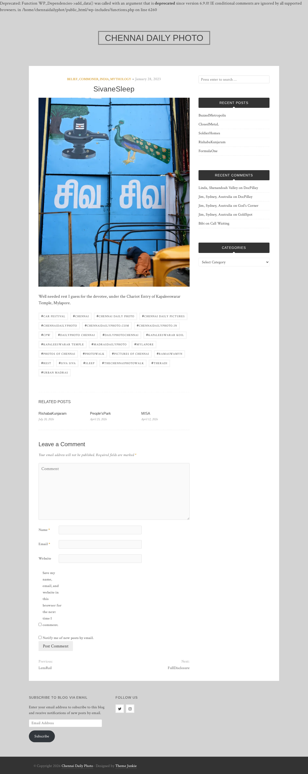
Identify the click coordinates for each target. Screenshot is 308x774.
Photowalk (93, 353)
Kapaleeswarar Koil (165, 334)
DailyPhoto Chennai (76, 334)
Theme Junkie (126, 765)
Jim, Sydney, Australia (215, 196)
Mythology (120, 79)
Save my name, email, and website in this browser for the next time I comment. (52, 599)
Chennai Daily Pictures (163, 316)
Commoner (88, 79)
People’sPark (100, 413)
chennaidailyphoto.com (107, 325)
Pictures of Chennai (130, 353)
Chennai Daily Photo (115, 316)
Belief (72, 79)
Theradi (159, 363)
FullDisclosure (178, 668)
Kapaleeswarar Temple (62, 344)
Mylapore (144, 344)
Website (44, 558)
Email (44, 544)
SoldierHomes (209, 133)
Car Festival (53, 316)
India (104, 79)
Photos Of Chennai (58, 353)
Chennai (81, 316)
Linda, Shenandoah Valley (218, 187)
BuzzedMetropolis (212, 115)
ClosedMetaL (209, 124)
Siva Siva (67, 363)
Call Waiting (219, 223)
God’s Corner (248, 205)
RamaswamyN (169, 353)
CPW (46, 334)
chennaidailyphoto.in (157, 325)
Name (44, 530)
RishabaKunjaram (52, 413)
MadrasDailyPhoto (109, 344)
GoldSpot (245, 214)
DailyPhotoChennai (121, 334)
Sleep (89, 363)
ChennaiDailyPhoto (59, 325)
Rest (46, 363)
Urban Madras (54, 372)
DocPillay (251, 187)
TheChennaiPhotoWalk (123, 363)
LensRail (45, 668)
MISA (145, 413)
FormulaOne (208, 151)
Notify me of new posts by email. (68, 638)
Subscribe (41, 736)
